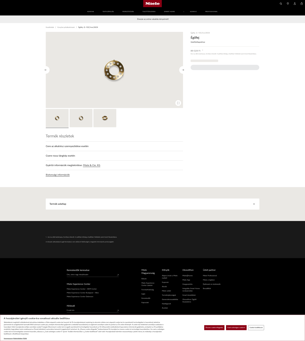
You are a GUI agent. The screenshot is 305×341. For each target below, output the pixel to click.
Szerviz (193, 11)
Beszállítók (207, 288)
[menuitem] (92, 11)
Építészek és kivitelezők (212, 284)
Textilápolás (108, 11)
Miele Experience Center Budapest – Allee (83, 293)
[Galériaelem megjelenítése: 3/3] (104, 118)
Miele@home (187, 276)
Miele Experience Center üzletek (147, 284)
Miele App (186, 280)
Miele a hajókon (209, 280)
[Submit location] (118, 275)
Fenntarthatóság (147, 290)
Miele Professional (210, 276)
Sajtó (143, 294)
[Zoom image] (178, 103)
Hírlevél (71, 306)
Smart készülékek (189, 295)
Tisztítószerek (148, 11)
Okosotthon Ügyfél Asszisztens (189, 301)
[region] (114, 70)
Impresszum (8, 338)
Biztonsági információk (58, 175)
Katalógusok (166, 304)
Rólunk (144, 279)
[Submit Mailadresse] (118, 311)
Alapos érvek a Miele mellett (170, 277)
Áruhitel (165, 308)
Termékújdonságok (169, 295)
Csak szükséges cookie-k (236, 327)
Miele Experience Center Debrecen (80, 296)
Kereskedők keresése (78, 270)
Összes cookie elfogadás (214, 327)
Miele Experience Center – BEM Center (82, 289)
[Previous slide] (46, 70)
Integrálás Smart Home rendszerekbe (191, 290)
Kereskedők (145, 298)
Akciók (164, 286)
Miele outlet (166, 291)
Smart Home (169, 11)
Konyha (90, 11)
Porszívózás (128, 11)
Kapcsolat (145, 302)
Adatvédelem (18, 338)
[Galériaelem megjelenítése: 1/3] (57, 118)
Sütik (25, 338)
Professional (211, 11)
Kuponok (165, 282)
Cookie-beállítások (256, 327)
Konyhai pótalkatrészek (66, 27)
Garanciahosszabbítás (170, 299)
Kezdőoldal (50, 27)
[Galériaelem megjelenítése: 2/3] (81, 118)
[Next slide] (183, 70)
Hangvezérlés (187, 284)
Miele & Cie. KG (91, 165)
